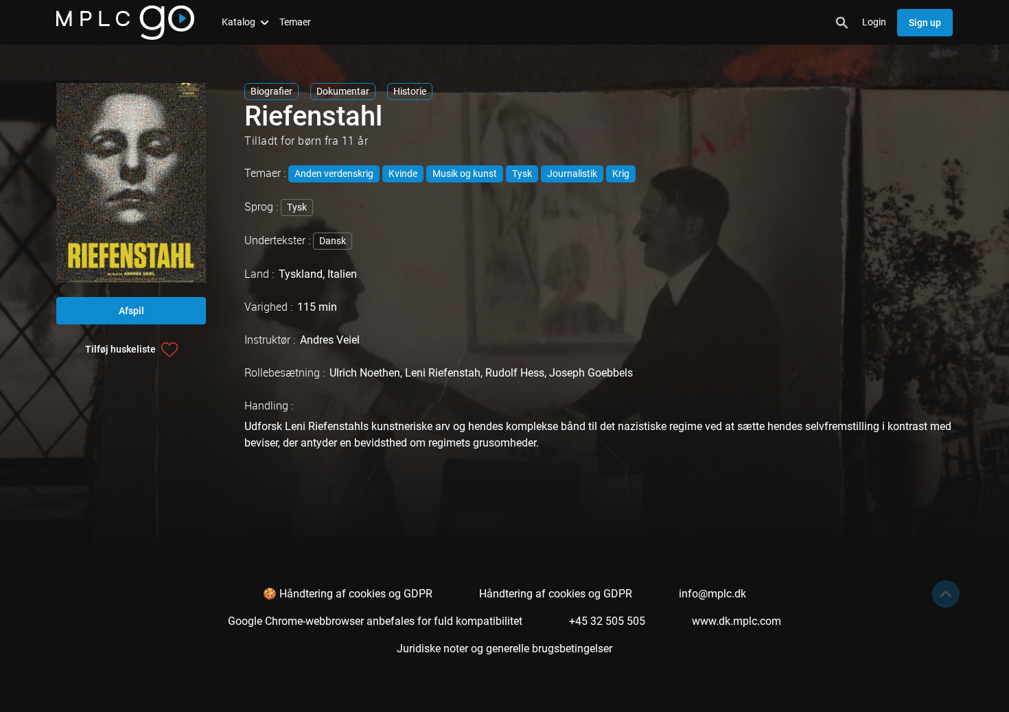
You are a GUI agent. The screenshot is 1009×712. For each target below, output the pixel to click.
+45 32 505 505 (607, 621)
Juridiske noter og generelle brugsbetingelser (504, 648)
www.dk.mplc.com (736, 621)
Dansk (332, 240)
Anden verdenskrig (333, 173)
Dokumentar (342, 91)
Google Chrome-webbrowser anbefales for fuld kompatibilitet (375, 621)
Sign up (925, 22)
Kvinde (402, 173)
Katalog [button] (238, 21)
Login (874, 21)
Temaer (295, 21)
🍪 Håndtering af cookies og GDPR (347, 593)
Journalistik (572, 173)
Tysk (522, 173)
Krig (620, 173)
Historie (409, 91)
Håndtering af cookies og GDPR (555, 593)
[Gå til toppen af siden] (946, 594)
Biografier (271, 91)
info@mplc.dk (712, 593)
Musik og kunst (464, 173)
